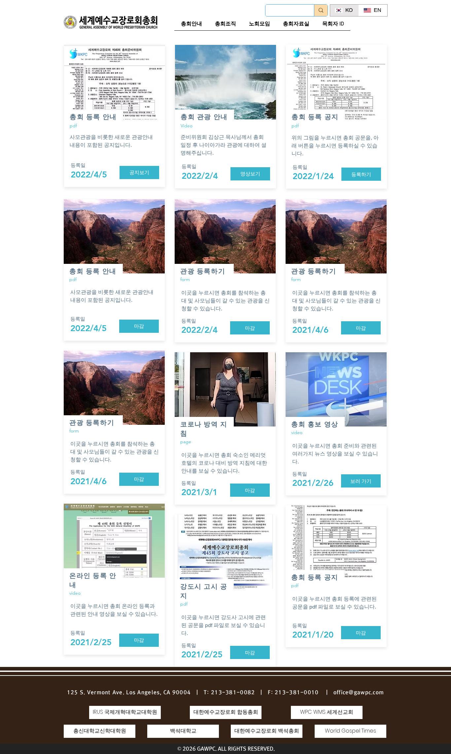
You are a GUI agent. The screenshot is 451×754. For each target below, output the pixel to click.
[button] (250, 173)
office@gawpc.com (358, 692)
